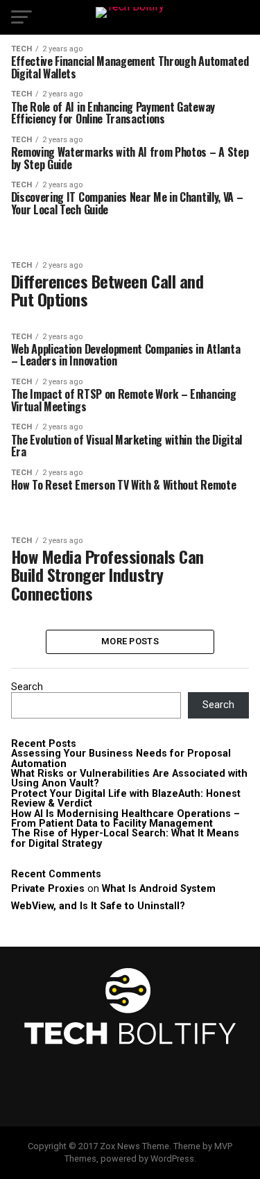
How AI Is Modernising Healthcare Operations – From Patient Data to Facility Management (125, 818)
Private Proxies (48, 889)
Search (27, 687)
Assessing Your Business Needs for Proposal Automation (121, 758)
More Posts (130, 641)
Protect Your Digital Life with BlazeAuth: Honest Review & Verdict (126, 798)
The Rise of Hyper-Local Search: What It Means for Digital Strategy (125, 838)
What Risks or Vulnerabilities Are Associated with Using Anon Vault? (129, 778)
